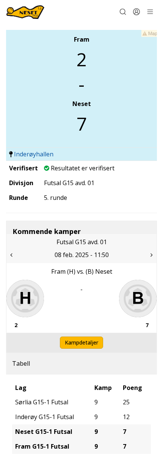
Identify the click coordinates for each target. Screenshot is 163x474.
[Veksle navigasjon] (150, 12)
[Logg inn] (136, 12)
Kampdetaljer (81, 342)
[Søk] (123, 12)
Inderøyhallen (33, 154)
